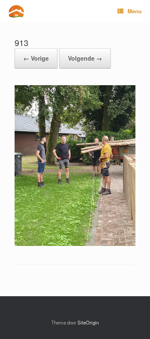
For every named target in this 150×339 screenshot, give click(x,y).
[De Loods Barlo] (16, 11)
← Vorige (36, 58)
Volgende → (85, 58)
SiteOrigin (88, 322)
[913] (75, 244)
